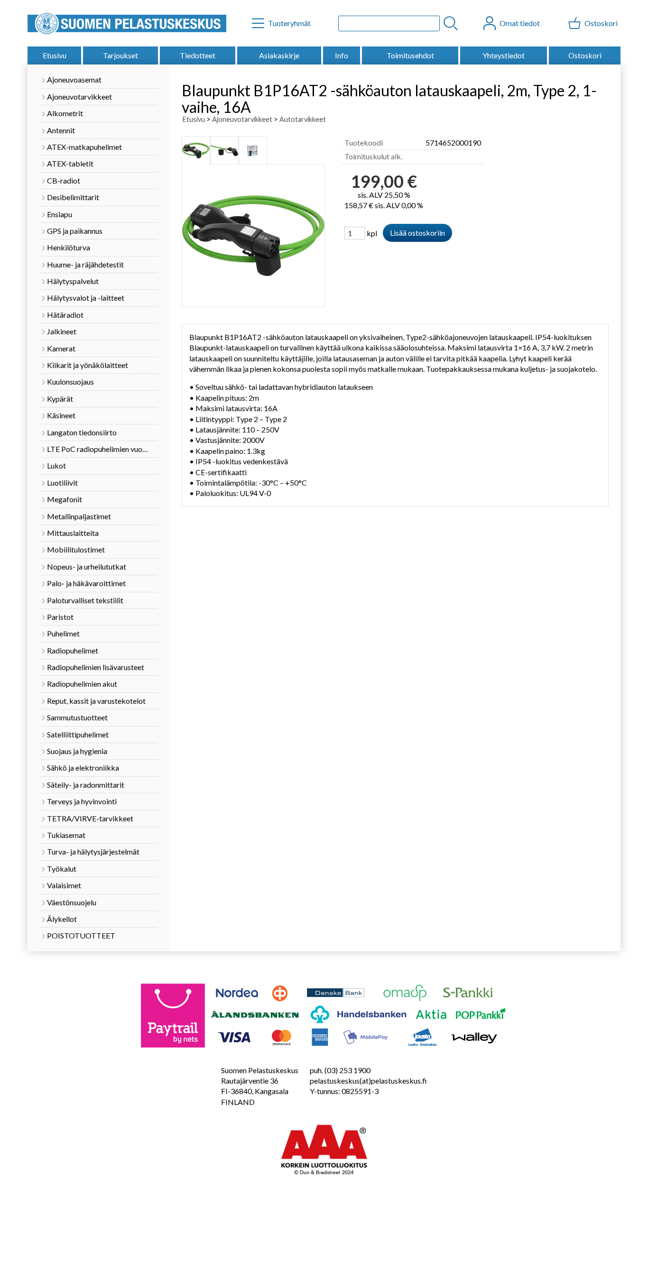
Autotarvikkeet (302, 119)
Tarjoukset (120, 55)
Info (341, 55)
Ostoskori (585, 55)
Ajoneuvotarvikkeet (242, 119)
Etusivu (54, 55)
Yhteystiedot (503, 55)
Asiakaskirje (279, 55)
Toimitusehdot (410, 55)
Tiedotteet (197, 55)
